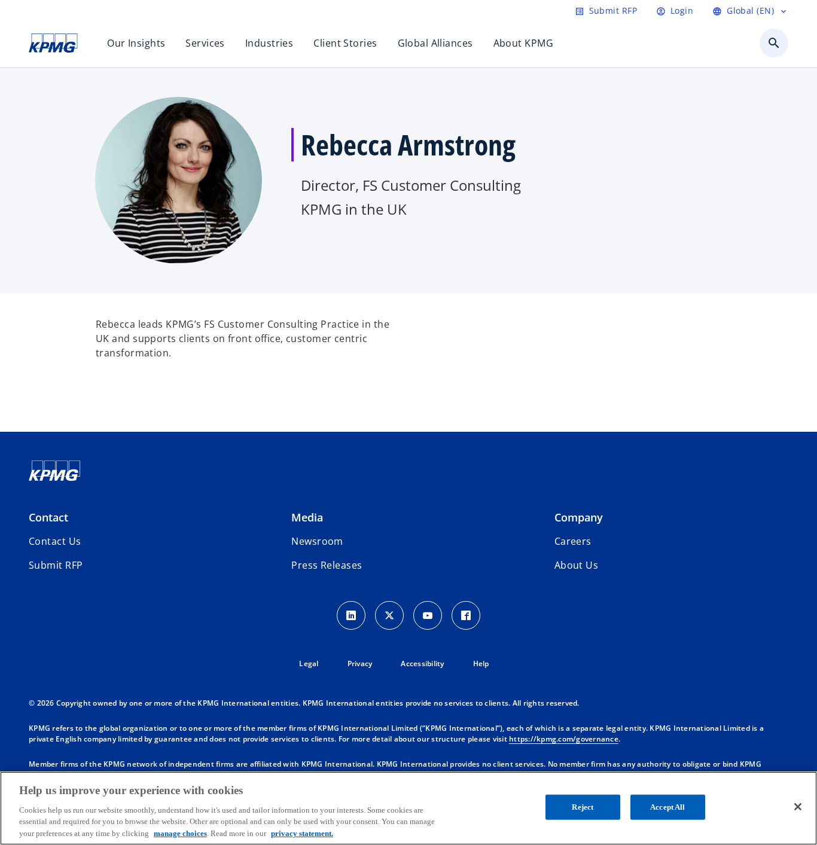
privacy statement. (302, 832)
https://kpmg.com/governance (563, 739)
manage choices (180, 832)
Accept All (667, 807)
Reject (582, 807)
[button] (56, 565)
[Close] (798, 807)
